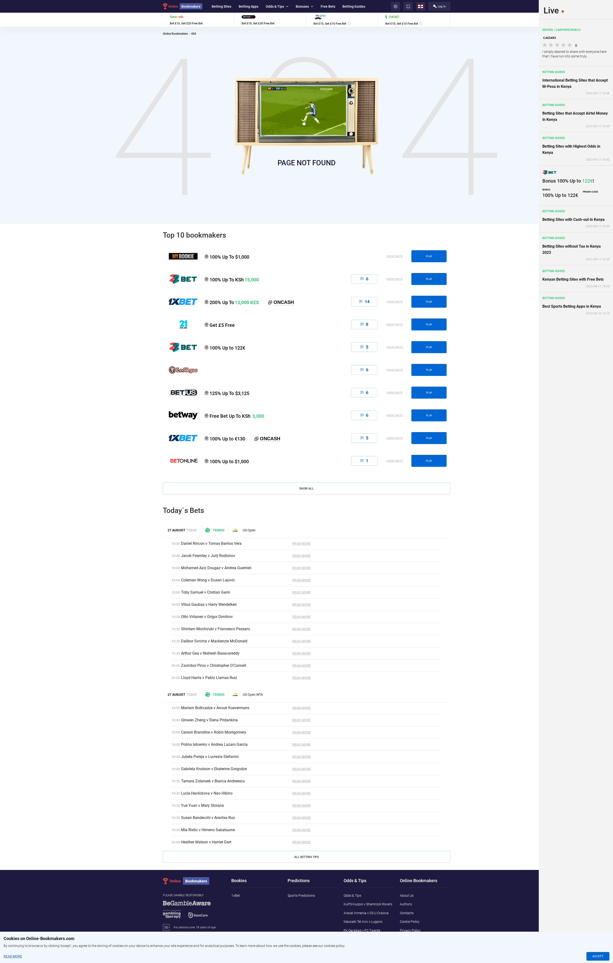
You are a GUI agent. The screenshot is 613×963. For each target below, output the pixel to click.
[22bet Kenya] (180, 279)
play (429, 256)
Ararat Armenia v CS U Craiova (366, 913)
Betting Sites (221, 6)
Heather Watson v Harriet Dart (206, 842)
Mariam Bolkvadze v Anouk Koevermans (215, 708)
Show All (306, 488)
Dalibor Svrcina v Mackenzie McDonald (214, 641)
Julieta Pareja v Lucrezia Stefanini (210, 756)
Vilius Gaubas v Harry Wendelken (209, 604)
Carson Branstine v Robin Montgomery (213, 732)
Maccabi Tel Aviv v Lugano (363, 922)
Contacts (407, 913)
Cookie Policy (410, 922)
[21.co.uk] (180, 324)
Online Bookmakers (175, 33)
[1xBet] (180, 438)
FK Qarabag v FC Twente (362, 930)
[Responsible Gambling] (193, 912)
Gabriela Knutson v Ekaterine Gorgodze (214, 769)
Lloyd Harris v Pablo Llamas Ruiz (209, 677)
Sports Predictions (301, 895)
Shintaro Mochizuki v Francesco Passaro (215, 629)
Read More (301, 543)
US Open (249, 530)
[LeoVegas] (180, 370)
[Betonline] (180, 461)
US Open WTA (253, 694)
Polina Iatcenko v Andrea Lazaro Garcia (214, 744)
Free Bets (328, 6)
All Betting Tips (306, 857)
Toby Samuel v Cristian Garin (205, 592)
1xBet (235, 895)
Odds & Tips (275, 6)
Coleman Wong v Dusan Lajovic (208, 580)
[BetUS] (180, 392)
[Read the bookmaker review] (198, 20)
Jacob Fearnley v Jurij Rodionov (208, 555)
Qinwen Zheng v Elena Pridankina (209, 720)
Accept (597, 956)
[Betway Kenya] (180, 415)
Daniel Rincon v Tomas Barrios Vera (211, 543)
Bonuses (302, 6)
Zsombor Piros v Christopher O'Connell (213, 665)
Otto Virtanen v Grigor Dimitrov (207, 616)
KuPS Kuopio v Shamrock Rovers (368, 904)
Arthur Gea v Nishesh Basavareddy (210, 653)
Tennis (219, 530)
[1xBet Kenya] (180, 301)
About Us (407, 895)
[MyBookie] (180, 256)
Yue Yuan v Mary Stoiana (202, 805)
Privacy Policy (410, 930)
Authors (406, 904)
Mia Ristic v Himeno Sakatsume (208, 830)
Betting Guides (353, 6)
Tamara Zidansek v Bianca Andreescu (213, 781)
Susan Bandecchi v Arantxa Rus (208, 817)
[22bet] (180, 347)
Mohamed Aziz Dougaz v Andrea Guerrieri (216, 568)
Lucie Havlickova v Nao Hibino (207, 793)
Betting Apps (248, 6)
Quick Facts (394, 256)
